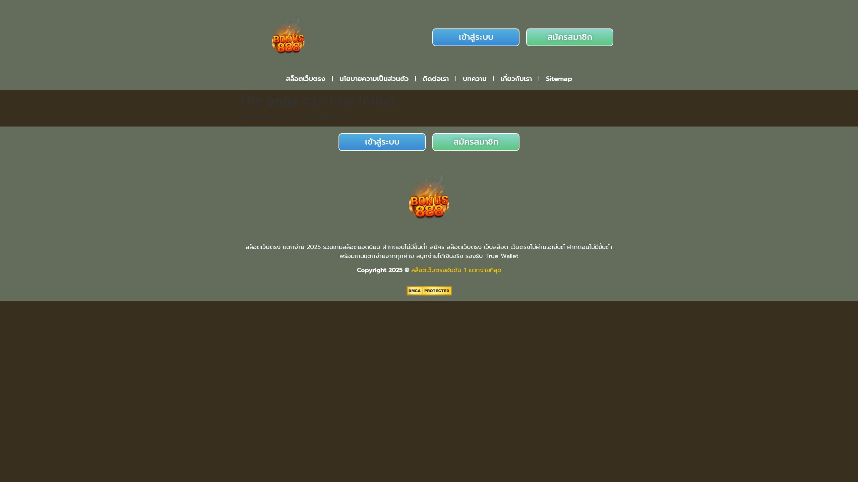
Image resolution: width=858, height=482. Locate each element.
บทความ (475, 79)
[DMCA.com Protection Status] (429, 293)
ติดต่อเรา (436, 79)
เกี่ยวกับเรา (516, 79)
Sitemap (559, 79)
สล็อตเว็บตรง (305, 79)
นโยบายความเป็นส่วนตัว (374, 79)
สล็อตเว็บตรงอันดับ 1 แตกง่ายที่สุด (456, 270)
